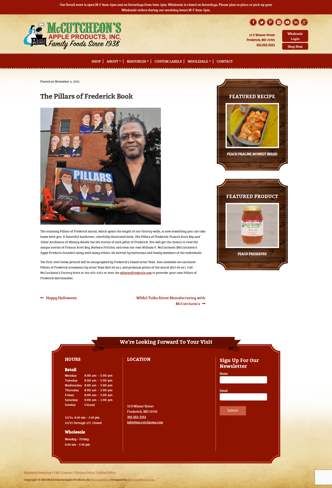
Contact (225, 61)
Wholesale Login (295, 36)
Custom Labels (168, 61)
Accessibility (101, 479)
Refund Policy (106, 472)
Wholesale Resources (37, 472)
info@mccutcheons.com (145, 422)
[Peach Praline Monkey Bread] (252, 125)
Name (224, 373)
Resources (136, 61)
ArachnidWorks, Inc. (141, 479)
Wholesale (198, 61)
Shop (96, 61)
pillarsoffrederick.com (136, 272)
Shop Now (295, 46)
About (112, 61)
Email (224, 390)
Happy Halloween (61, 298)
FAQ (57, 472)
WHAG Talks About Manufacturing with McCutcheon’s (170, 300)
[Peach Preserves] (252, 225)
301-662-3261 (265, 44)
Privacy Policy (85, 472)
